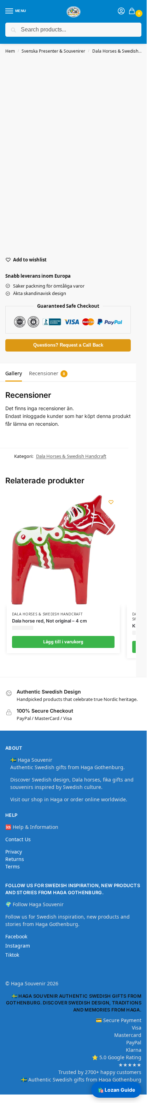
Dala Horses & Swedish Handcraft (71, 456)
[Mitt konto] (121, 11)
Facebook (16, 936)
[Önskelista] (111, 502)
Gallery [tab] (13, 373)
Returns (14, 859)
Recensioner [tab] (47, 373)
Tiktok (12, 954)
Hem (10, 51)
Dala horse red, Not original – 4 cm (49, 621)
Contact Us (18, 839)
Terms (12, 866)
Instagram (17, 945)
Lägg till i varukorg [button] (63, 642)
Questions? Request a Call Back (68, 345)
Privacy (13, 851)
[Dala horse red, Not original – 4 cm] (63, 549)
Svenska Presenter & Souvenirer (53, 51)
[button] (133, 11)
